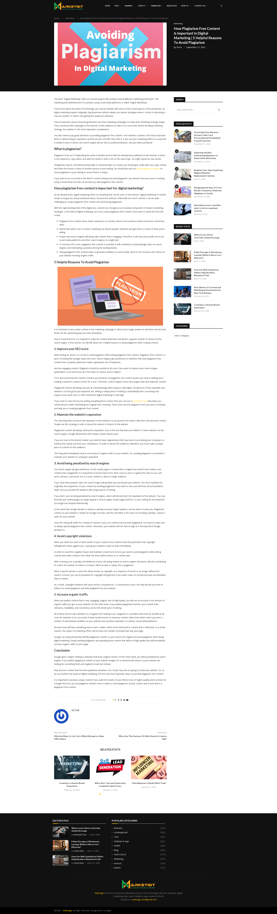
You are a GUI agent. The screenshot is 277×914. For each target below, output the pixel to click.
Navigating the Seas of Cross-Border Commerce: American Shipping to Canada (208, 190)
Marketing (156, 6)
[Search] (221, 6)
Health (139, 845)
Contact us (200, 6)
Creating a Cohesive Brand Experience (207, 306)
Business (128, 6)
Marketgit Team (80, 834)
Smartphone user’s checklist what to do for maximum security (207, 208)
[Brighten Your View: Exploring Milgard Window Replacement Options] (182, 174)
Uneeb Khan (79, 851)
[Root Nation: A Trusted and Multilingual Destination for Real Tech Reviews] (182, 291)
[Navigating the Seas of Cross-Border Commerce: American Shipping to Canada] (182, 192)
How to (184, 6)
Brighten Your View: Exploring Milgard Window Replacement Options (208, 173)
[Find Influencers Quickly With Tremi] (149, 767)
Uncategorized (139, 832)
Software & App (139, 841)
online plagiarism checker (148, 168)
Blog (139, 850)
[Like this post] (115, 700)
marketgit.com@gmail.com (144, 899)
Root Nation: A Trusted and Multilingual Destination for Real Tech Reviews (207, 290)
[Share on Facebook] (118, 700)
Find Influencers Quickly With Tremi (149, 783)
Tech (116, 6)
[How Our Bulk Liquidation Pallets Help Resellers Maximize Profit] (182, 274)
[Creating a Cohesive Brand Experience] (72, 767)
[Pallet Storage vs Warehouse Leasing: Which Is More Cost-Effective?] (182, 256)
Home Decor (139, 854)
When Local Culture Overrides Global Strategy (206, 236)
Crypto (141, 6)
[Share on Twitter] (121, 700)
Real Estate (172, 6)
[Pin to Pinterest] (124, 700)
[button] (58, 775)
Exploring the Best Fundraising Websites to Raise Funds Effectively (206, 155)
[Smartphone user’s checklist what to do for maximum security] (182, 209)
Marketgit (99, 893)
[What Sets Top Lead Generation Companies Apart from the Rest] (110, 767)
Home (107, 6)
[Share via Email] (127, 700)
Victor (179, 47)
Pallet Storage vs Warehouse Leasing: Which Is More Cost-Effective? (208, 255)
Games (139, 867)
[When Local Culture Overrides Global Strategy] (182, 239)
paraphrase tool (139, 401)
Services (139, 863)
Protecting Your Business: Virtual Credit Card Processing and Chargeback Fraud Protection (207, 136)
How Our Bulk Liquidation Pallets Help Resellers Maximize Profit (206, 272)
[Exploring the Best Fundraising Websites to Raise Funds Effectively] (182, 157)
